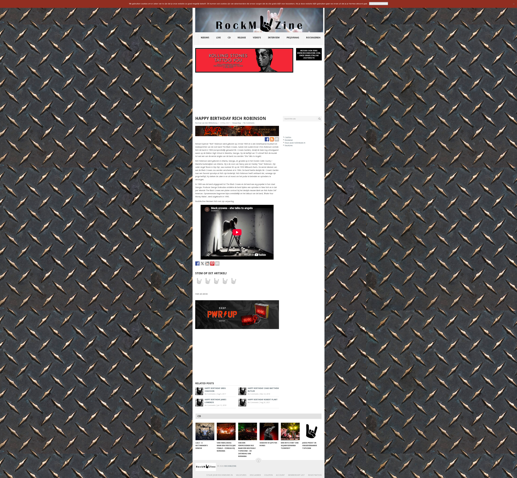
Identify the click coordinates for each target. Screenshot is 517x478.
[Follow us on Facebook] (267, 139)
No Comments (248, 123)
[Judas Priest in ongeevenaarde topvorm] (311, 431)
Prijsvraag (293, 37)
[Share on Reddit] (207, 263)
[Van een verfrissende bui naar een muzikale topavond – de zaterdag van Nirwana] (247, 431)
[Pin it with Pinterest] (212, 263)
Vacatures (289, 145)
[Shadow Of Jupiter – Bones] (269, 431)
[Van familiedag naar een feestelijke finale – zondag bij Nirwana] (226, 431)
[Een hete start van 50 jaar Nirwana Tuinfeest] (290, 431)
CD (229, 37)
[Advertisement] (258, 93)
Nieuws (205, 37)
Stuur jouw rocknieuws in (295, 143)
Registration (315, 475)
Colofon (288, 137)
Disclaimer (289, 140)
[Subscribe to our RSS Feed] (272, 139)
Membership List (296, 475)
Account (280, 475)
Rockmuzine (230, 466)
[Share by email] (217, 263)
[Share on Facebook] (197, 263)
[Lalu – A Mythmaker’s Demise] (204, 431)
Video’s (257, 37)
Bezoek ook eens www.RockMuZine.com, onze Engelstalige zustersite (309, 54)
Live (218, 37)
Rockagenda (313, 37)
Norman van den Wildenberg (206, 123)
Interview (274, 37)
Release (242, 37)
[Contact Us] (277, 139)
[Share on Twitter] (202, 263)
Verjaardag (236, 123)
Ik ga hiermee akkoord (378, 4)
